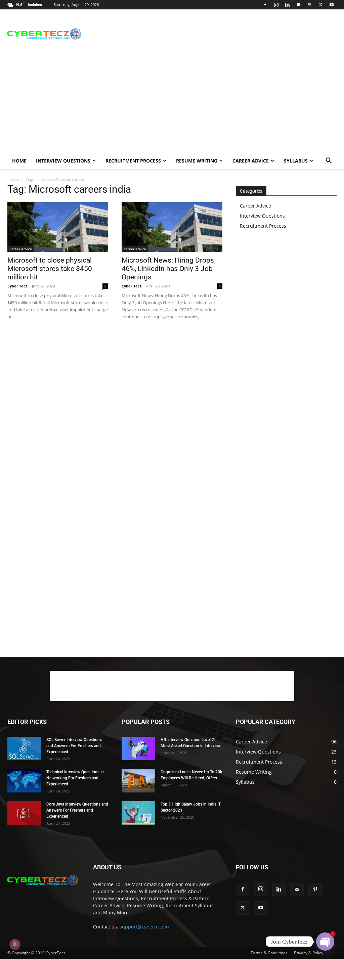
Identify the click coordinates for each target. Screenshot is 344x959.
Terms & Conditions (269, 953)
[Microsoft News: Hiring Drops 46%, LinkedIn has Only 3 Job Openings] (172, 227)
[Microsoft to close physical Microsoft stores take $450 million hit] (57, 227)
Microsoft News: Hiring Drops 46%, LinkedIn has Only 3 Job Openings (168, 268)
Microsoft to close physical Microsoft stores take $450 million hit (49, 268)
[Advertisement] (214, 34)
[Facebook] (265, 4)
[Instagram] (276, 4)
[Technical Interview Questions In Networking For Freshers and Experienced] (24, 780)
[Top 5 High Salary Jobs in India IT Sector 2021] (138, 813)
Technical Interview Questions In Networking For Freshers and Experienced (75, 778)
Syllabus (296, 160)
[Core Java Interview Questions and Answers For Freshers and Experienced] (24, 813)
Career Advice (250, 160)
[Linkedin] (287, 4)
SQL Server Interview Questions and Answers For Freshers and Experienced (74, 745)
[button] (328, 161)
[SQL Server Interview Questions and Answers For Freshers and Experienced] (24, 748)
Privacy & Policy (308, 953)
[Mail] (298, 4)
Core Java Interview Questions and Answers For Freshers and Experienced (77, 810)
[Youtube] (332, 4)
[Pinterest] (309, 4)
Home (19, 160)
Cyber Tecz (17, 285)
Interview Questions (63, 160)
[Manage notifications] (14, 944)
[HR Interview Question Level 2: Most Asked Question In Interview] (138, 748)
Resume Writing (196, 160)
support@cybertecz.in (144, 926)
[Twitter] (320, 4)
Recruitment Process (133, 160)
